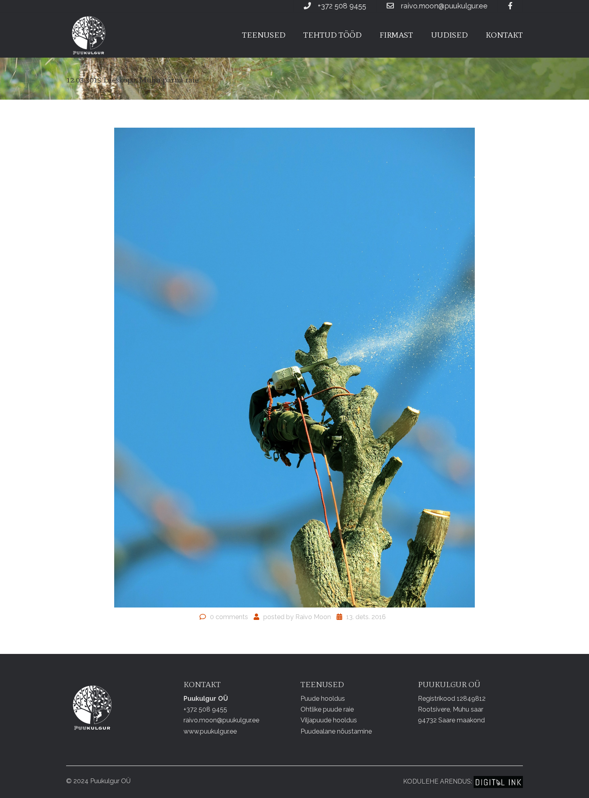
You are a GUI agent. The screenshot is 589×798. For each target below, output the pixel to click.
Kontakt (504, 35)
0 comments (229, 617)
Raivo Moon (313, 617)
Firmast (396, 35)
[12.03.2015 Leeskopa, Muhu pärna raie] (294, 367)
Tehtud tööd (332, 35)
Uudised (449, 35)
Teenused (263, 35)
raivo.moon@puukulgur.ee (444, 6)
